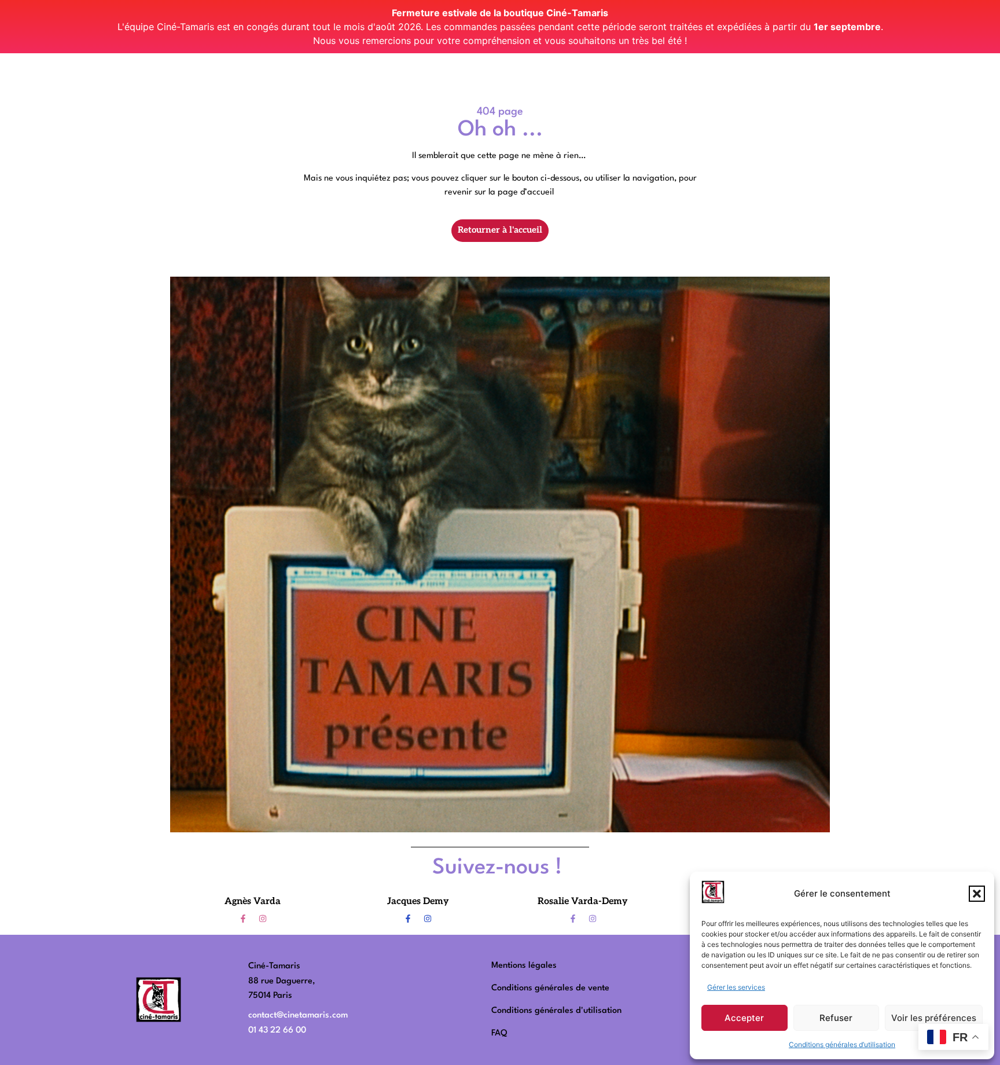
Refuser (835, 1017)
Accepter (744, 1017)
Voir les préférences (933, 1017)
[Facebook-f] (243, 919)
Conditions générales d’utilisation (842, 1044)
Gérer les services (736, 987)
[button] (977, 893)
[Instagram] (263, 919)
